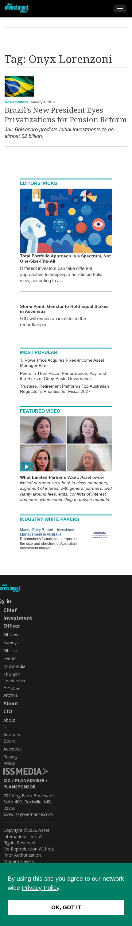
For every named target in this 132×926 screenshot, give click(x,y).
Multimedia (14, 666)
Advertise (12, 749)
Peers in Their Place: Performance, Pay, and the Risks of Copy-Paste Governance (63, 376)
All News (12, 634)
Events (10, 658)
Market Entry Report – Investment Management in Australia (47, 532)
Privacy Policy (40, 887)
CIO (7, 780)
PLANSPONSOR (19, 787)
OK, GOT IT (66, 907)
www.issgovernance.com (28, 814)
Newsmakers (16, 102)
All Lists (10, 650)
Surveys (11, 642)
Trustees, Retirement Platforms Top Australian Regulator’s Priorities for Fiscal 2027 (64, 389)
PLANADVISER (30, 780)
